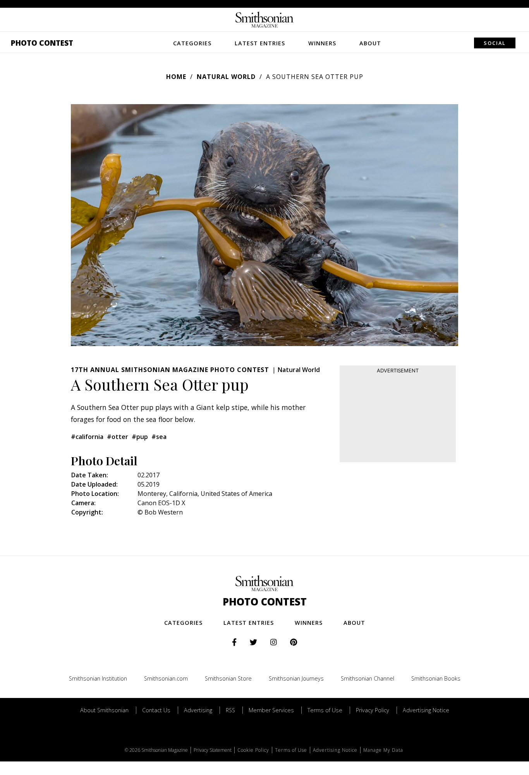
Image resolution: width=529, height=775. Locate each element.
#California (87, 436)
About (370, 43)
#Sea (159, 436)
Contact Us (156, 710)
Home (176, 76)
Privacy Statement (213, 750)
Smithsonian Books (435, 678)
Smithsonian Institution (98, 678)
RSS (230, 710)
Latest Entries (260, 43)
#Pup (140, 436)
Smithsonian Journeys (296, 678)
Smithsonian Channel (367, 678)
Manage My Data (383, 750)
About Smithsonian (104, 710)
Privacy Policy (372, 710)
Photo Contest (42, 43)
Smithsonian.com (166, 678)
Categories (192, 43)
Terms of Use (324, 710)
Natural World (226, 76)
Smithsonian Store (228, 678)
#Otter (117, 436)
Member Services (271, 710)
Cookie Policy (253, 750)
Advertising (198, 710)
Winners (322, 43)
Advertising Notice (426, 710)
